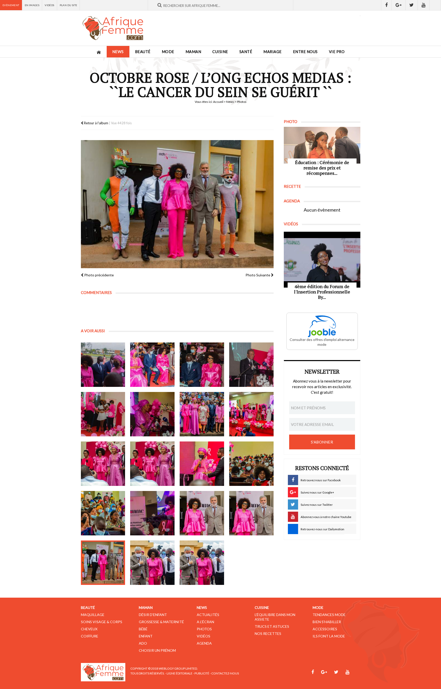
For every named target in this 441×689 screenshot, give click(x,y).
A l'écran (205, 622)
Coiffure (89, 636)
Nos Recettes (268, 633)
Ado (143, 643)
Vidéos (49, 5)
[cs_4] (251, 364)
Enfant (146, 636)
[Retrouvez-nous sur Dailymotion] (435, 5)
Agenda (204, 643)
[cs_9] (103, 463)
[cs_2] (152, 364)
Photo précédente (98, 275)
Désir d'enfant (153, 614)
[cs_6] (152, 414)
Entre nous (305, 52)
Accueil (218, 102)
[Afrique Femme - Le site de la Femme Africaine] (113, 28)
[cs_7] (202, 414)
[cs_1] (103, 364)
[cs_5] (103, 414)
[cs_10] (152, 463)
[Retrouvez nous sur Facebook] (386, 5)
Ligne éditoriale (179, 673)
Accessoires (325, 629)
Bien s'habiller (327, 622)
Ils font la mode (329, 636)
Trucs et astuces (272, 626)
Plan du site (68, 5)
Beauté (143, 52)
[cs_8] (251, 414)
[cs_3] (202, 364)
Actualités (208, 614)
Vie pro (337, 52)
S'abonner (322, 442)
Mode (168, 52)
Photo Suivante (258, 275)
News (118, 52)
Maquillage (92, 614)
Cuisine (220, 52)
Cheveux (89, 629)
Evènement (11, 5)
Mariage (272, 52)
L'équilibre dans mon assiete (275, 616)
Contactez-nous (225, 673)
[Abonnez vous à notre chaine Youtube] (424, 5)
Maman (193, 52)
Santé (245, 52)
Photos (204, 629)
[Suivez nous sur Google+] (399, 5)
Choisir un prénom (157, 650)
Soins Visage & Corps (101, 622)
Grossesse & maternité (161, 622)
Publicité (201, 673)
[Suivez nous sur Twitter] (412, 5)
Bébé (143, 629)
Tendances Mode (329, 614)
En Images (32, 5)
